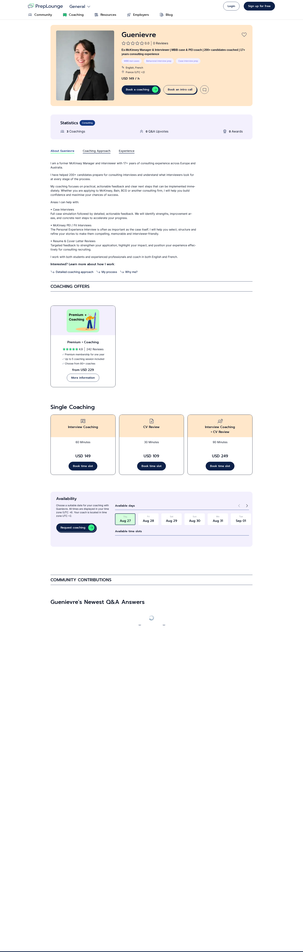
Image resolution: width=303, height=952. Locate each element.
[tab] (62, 150)
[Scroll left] (139, 621)
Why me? (131, 272)
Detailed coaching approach (74, 272)
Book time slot (83, 466)
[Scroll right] (163, 621)
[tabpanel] (151, 217)
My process (109, 272)
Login (231, 6)
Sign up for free (259, 6)
